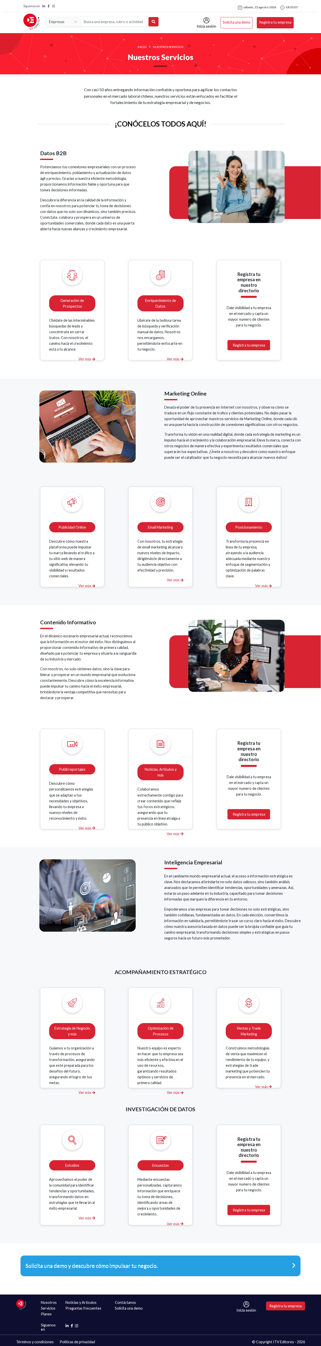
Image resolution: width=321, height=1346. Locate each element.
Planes (46, 1314)
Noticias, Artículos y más (161, 772)
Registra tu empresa (275, 22)
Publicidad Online (72, 527)
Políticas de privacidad (77, 1342)
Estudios (72, 1165)
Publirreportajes (72, 769)
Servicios (48, 1308)
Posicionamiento (248, 527)
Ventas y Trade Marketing (249, 1031)
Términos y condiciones (35, 1342)
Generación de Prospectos (72, 303)
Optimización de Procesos (161, 1031)
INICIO (142, 47)
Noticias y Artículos (81, 1302)
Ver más (85, 359)
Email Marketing (160, 527)
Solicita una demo (237, 22)
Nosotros (49, 1302)
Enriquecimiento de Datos (160, 303)
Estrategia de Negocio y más (72, 1031)
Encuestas (160, 1165)
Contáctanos (125, 1302)
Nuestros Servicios (168, 47)
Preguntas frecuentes (83, 1308)
